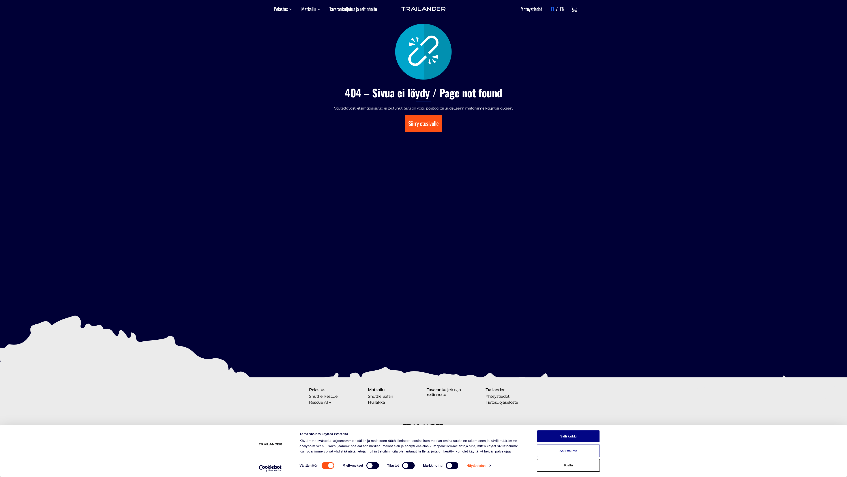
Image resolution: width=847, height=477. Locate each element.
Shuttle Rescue (323, 396)
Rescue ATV (320, 402)
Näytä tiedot (476, 466)
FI (552, 8)
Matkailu (376, 389)
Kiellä (568, 465)
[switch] (372, 465)
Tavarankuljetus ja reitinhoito (353, 8)
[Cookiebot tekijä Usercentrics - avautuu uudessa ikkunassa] (270, 468)
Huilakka (376, 402)
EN (562, 8)
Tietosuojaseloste (502, 402)
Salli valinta (568, 451)
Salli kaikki (568, 436)
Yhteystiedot (531, 8)
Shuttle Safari (380, 396)
